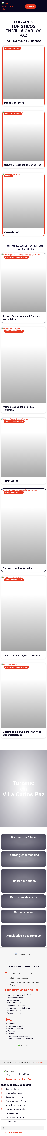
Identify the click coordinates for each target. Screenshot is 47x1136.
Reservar (11, 1031)
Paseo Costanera (14, 102)
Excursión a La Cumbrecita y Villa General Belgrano (22, 733)
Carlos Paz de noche (23, 897)
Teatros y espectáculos (23, 855)
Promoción (12, 1024)
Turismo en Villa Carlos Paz (23, 789)
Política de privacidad (16, 1026)
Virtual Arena (39, 1062)
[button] (43, 6)
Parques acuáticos (23, 837)
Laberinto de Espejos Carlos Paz (21, 655)
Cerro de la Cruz (13, 232)
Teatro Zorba (10, 480)
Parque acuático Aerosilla (17, 568)
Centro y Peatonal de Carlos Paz (22, 164)
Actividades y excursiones (23, 935)
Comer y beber (23, 912)
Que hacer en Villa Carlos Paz (19, 1036)
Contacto (11, 1034)
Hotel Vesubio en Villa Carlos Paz (20, 1039)
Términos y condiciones (17, 1029)
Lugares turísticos (23, 881)
